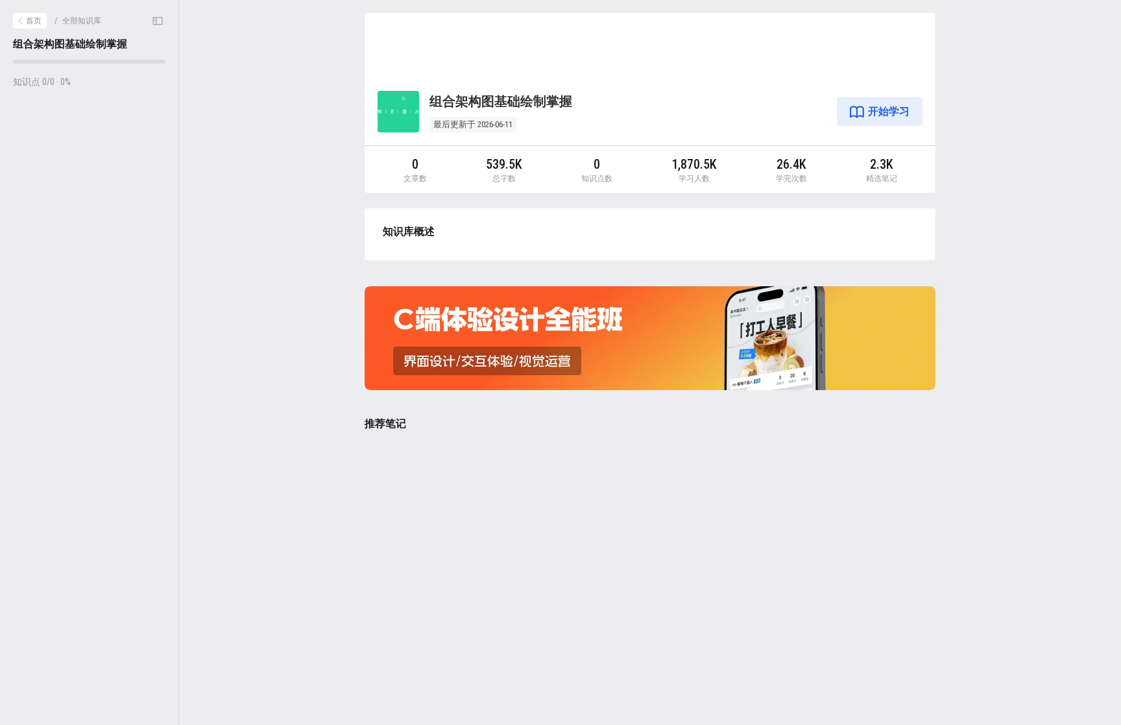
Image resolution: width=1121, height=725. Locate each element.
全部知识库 (81, 20)
